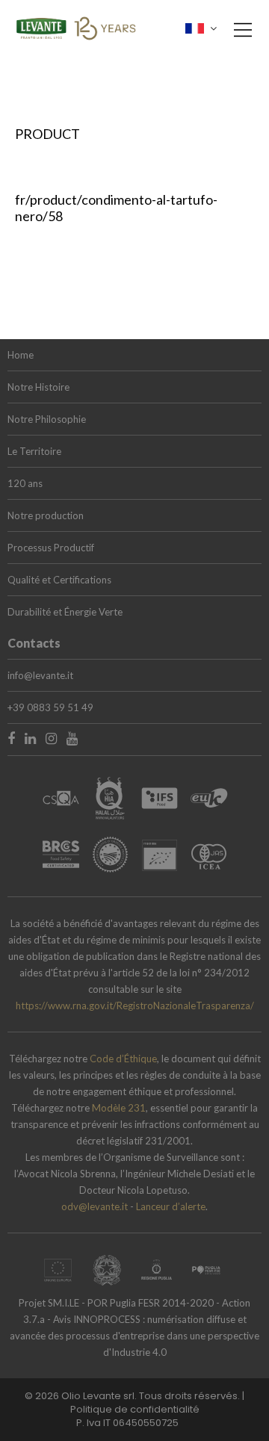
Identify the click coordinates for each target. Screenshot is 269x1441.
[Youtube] (72, 738)
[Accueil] (76, 25)
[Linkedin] (30, 738)
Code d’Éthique (123, 1059)
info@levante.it (40, 675)
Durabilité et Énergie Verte (65, 612)
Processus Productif (50, 548)
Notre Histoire (38, 387)
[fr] (201, 28)
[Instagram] (51, 738)
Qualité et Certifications (59, 580)
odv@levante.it (94, 1206)
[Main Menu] (243, 30)
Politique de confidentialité (135, 1409)
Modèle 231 (119, 1108)
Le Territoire (34, 451)
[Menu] (239, 37)
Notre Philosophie (46, 419)
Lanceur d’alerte (170, 1206)
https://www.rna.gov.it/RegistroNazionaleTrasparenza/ (135, 1005)
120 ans (25, 483)
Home (20, 355)
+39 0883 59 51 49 (50, 707)
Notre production (45, 515)
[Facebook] (11, 738)
